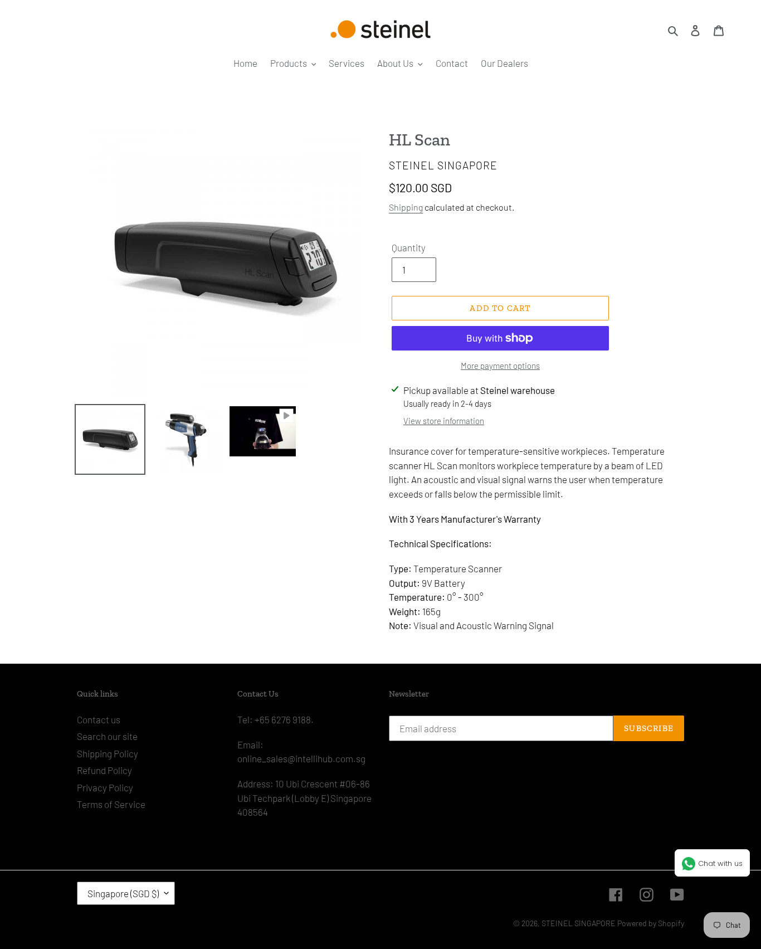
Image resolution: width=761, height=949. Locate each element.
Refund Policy (104, 770)
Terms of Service (111, 804)
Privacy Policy (105, 787)
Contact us (98, 719)
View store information (443, 421)
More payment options (500, 366)
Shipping (406, 207)
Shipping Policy (107, 753)
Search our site (107, 736)
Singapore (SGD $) (123, 893)
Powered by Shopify (650, 923)
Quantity (409, 247)
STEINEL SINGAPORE (579, 923)
